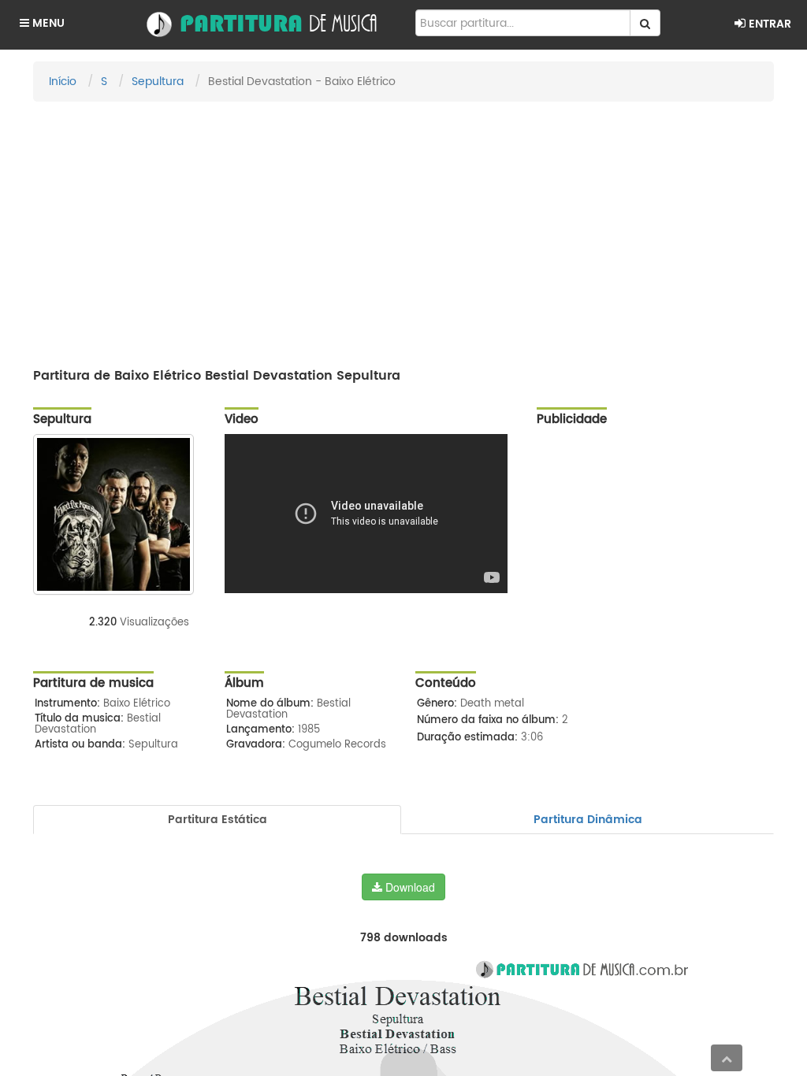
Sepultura (158, 81)
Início (62, 81)
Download (408, 887)
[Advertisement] (403, 227)
